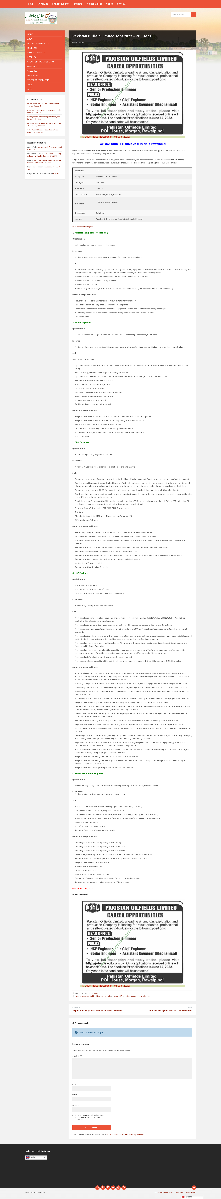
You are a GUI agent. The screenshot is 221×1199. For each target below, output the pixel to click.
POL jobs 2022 (145, 996)
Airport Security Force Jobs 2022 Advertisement (97, 1010)
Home (74, 42)
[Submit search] (193, 14)
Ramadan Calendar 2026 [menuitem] (164, 1192)
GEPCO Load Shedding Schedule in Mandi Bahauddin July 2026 (44, 154)
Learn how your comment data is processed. (125, 1134)
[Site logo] (41, 23)
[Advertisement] (88, 1166)
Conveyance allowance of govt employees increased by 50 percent (43, 117)
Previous (76, 1008)
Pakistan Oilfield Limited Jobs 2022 (125, 996)
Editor (89, 993)
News (81, 42)
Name (75, 1084)
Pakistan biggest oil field (84, 996)
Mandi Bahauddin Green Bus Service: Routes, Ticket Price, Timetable (44, 124)
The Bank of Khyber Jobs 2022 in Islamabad (169, 1010)
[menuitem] (30, 3)
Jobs (96, 993)
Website (75, 1105)
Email (75, 1095)
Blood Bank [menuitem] (179, 1192)
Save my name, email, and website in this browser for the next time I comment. (90, 1117)
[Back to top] (194, 1187)
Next (190, 1008)
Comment (77, 1056)
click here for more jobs (82, 226)
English (32, 1157)
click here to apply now (82, 888)
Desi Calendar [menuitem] (191, 1192)
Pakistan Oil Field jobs (103, 996)
